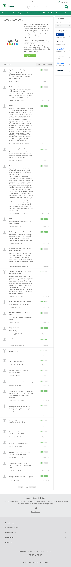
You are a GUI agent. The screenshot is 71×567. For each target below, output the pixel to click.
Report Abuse (45, 81)
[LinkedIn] (35, 555)
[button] (31, 2)
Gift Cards (14, 13)
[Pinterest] (41, 555)
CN (31, 551)
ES (50, 551)
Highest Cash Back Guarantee (28, 13)
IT (47, 551)
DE (37, 551)
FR (41, 551)
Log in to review (30, 56)
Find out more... (35, 512)
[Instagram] (38, 555)
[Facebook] (30, 555)
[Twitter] (33, 555)
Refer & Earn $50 (44, 13)
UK (28, 551)
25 (30, 487)
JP (34, 551)
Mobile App (55, 13)
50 (34, 487)
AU (44, 551)
